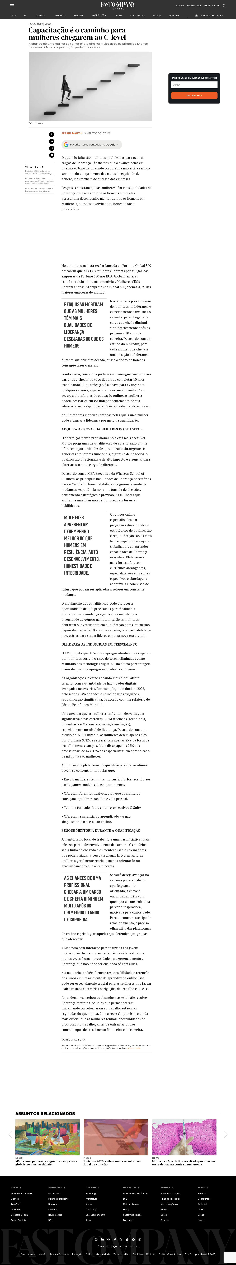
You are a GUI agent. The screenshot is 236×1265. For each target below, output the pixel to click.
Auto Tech (16, 1204)
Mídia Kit (150, 1254)
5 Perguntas (204, 1199)
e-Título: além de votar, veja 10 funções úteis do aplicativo (39, 189)
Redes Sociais (18, 1220)
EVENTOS (174, 15)
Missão (42, 1254)
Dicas (201, 1209)
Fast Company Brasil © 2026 (200, 1254)
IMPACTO (61, 15)
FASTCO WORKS (211, 15)
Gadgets (15, 1209)
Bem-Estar (54, 1193)
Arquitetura (91, 1199)
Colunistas (204, 1204)
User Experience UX (95, 1215)
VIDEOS (157, 15)
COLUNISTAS (137, 15)
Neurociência (55, 1215)
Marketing (91, 1209)
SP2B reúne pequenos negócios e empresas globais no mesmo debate (46, 1162)
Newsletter (194, 5)
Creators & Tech (19, 1215)
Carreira (52, 1209)
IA (25, 15)
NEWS (119, 15)
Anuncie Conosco (59, 1254)
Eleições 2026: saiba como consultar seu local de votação (39, 172)
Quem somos (28, 1254)
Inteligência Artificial (21, 1193)
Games (15, 1199)
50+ (50, 1220)
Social (180, 5)
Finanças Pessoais (171, 1199)
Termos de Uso (121, 1254)
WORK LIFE (98, 15)
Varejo (164, 1215)
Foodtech (128, 1220)
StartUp (164, 1220)
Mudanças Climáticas (135, 1193)
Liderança (53, 1204)
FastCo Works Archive (170, 1254)
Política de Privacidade (98, 1254)
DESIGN (78, 15)
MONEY (40, 15)
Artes (88, 1220)
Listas (201, 1215)
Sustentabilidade (132, 1215)
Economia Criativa (171, 1193)
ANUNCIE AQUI (212, 5)
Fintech (164, 1209)
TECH (13, 15)
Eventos (202, 1193)
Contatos (138, 1254)
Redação (77, 1254)
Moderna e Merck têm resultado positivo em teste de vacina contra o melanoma (39, 181)
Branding (91, 1193)
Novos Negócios (169, 1204)
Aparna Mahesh (72, 133)
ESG (125, 1199)
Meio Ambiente (131, 1204)
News (201, 1220)
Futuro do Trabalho (58, 1199)
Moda (89, 1204)
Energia (127, 1209)
